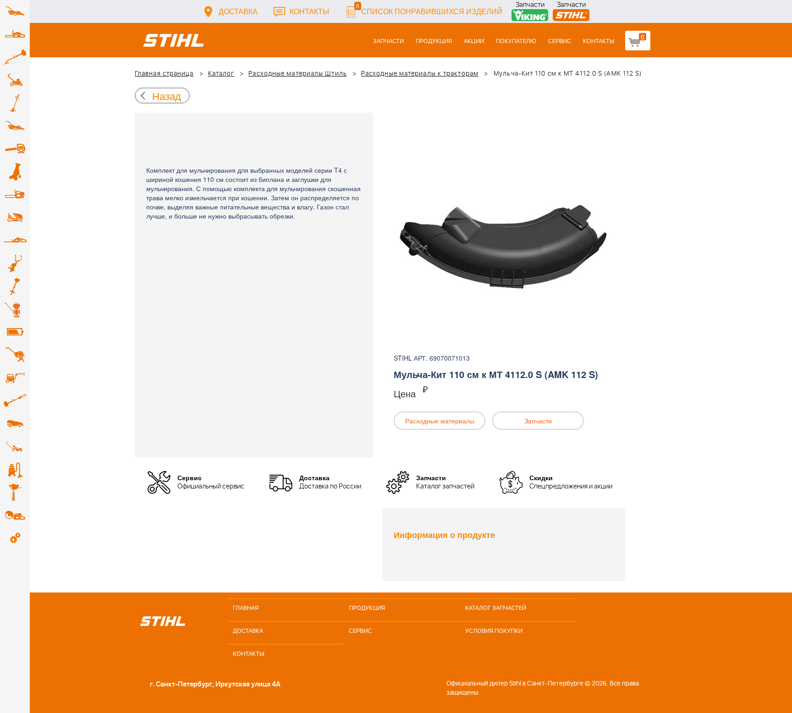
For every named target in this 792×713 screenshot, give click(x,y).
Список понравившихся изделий (429, 9)
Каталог (221, 73)
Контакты (309, 11)
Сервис (559, 41)
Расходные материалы (439, 420)
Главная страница (164, 73)
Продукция (434, 41)
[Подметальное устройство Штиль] (15, 446)
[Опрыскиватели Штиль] (15, 309)
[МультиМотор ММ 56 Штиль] (15, 263)
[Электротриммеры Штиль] (15, 103)
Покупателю (516, 41)
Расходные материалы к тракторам (419, 73)
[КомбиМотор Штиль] (15, 286)
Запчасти (530, 5)
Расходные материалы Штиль (297, 73)
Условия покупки (493, 631)
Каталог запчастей (495, 608)
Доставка (238, 11)
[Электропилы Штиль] (15, 194)
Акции (474, 41)
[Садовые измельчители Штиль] (15, 171)
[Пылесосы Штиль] (15, 469)
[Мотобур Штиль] (15, 492)
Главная (245, 608)
